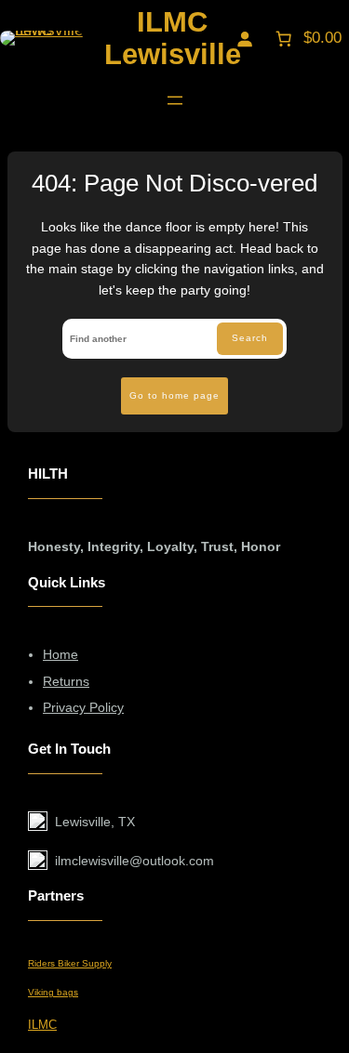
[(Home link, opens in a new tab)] (41, 38)
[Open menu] (175, 100)
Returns (66, 681)
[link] (306, 38)
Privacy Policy (83, 707)
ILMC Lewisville (172, 38)
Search (250, 338)
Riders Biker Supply (70, 963)
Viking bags (53, 992)
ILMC (42, 1025)
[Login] (244, 38)
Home (60, 654)
